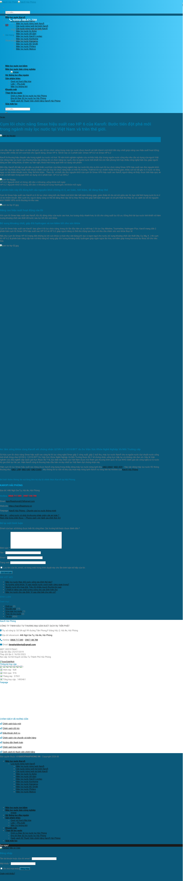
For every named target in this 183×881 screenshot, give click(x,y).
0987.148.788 (31, 640)
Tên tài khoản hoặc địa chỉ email (15, 858)
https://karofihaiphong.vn (20, 506)
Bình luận (5, 548)
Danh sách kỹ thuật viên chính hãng (19, 752)
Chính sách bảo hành (12, 747)
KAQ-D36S (36, 469)
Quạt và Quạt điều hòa (21, 81)
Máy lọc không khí (19, 86)
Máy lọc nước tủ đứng (26, 31)
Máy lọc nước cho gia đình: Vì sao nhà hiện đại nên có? (30, 592)
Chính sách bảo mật (12, 723)
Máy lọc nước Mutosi (26, 49)
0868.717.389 (16, 640)
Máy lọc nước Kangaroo (27, 41)
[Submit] (6, 15)
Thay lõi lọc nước (13, 93)
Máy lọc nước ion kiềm (16, 66)
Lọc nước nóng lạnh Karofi (23, 763)
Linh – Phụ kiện (18, 84)
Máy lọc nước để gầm (26, 33)
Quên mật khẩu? (7, 873)
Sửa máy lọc (11, 104)
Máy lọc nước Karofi (15, 17)
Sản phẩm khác (12, 78)
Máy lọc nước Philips (26, 46)
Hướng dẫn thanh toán (13, 742)
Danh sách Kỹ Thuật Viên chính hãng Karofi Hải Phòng (35, 101)
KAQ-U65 (26, 469)
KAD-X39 (118, 467)
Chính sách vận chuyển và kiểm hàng (19, 737)
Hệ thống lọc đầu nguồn (17, 75)
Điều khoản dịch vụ (11, 733)
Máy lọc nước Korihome (27, 39)
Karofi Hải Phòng (130, 469)
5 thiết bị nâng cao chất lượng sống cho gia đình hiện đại (31, 589)
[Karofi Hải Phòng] (18, 2)
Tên (2, 552)
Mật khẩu (5, 863)
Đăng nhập (25, 869)
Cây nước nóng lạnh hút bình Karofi (32, 26)
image (13, 812)
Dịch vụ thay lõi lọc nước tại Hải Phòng (29, 96)
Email (3, 557)
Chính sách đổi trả (11, 728)
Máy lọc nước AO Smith (27, 44)
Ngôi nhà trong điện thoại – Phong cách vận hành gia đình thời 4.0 (30, 518)
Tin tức (2, 117)
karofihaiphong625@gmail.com (20, 501)
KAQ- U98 (16, 469)
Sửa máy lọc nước (13, 611)
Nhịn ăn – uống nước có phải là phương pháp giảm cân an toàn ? (29, 515)
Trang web (5, 562)
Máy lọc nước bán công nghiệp (20, 69)
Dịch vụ (8, 606)
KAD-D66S (108, 467)
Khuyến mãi (11, 89)
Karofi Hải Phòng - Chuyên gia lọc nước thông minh (32, 510)
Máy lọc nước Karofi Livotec (29, 36)
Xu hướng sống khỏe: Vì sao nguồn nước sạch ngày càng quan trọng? (37, 584)
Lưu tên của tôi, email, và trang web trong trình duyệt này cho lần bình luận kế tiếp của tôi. (44, 567)
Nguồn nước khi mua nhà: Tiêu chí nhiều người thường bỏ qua (33, 587)
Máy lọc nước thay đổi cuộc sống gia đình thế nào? (28, 582)
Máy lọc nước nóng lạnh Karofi (30, 23)
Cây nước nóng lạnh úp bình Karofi (32, 28)
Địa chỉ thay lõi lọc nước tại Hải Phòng (28, 98)
